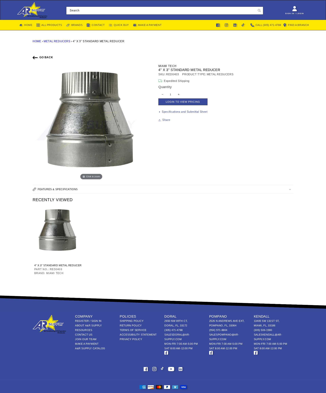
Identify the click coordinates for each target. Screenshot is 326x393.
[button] (163, 189)
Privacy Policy (131, 339)
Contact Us (84, 334)
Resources (83, 330)
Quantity (165, 87)
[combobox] (164, 10)
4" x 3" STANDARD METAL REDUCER (58, 265)
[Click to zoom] (91, 121)
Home (37, 41)
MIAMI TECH (167, 66)
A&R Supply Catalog (90, 348)
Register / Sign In (88, 320)
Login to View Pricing (183, 101)
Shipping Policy (131, 320)
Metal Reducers (57, 41)
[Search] (259, 10)
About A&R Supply (88, 325)
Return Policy (131, 325)
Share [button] (166, 119)
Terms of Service (133, 330)
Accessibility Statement (138, 334)
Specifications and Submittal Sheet (184, 111)
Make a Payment (86, 343)
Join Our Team (86, 339)
